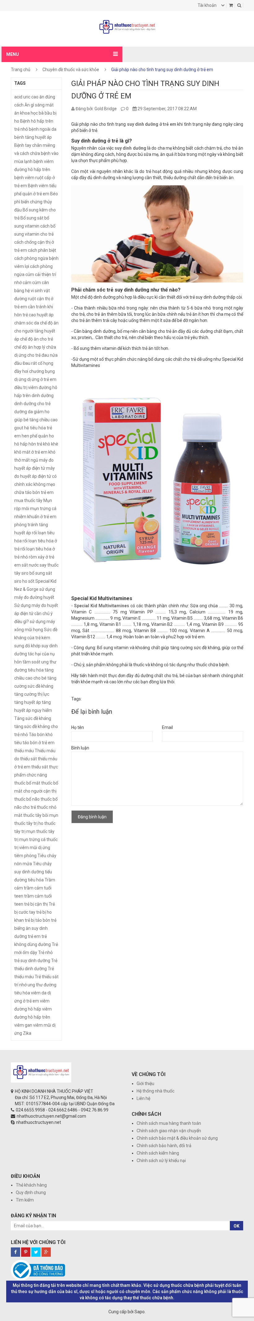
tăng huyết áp (27, 702)
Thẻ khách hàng (31, 1185)
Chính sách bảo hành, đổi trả (164, 1145)
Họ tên (77, 727)
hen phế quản (35, 435)
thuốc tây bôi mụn (40, 815)
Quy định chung (31, 1192)
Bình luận (80, 747)
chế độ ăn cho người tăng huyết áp (36, 331)
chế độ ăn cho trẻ (36, 339)
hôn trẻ (35, 443)
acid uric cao (26, 96)
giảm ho (42, 411)
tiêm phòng (25, 855)
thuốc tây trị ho (28, 823)
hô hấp (21, 443)
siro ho (20, 581)
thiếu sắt (39, 766)
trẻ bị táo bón (37, 920)
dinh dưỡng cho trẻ (32, 403)
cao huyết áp (41, 314)
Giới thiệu (145, 1083)
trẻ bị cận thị (36, 904)
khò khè (50, 443)
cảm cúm (32, 282)
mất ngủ (30, 460)
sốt (31, 581)
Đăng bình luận (92, 816)
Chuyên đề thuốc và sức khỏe (70, 69)
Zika (27, 1033)
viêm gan (23, 1025)
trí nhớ (20, 984)
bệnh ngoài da (42, 129)
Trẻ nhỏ (45, 952)
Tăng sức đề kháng (32, 718)
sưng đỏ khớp (27, 645)
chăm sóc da (26, 322)
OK (236, 1226)
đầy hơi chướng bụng (34, 371)
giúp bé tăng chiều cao (36, 419)
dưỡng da (23, 411)
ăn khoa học (26, 113)
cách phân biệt (42, 250)
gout (18, 427)
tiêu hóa (36, 879)
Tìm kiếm (25, 1199)
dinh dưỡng (43, 395)
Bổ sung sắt (31, 217)
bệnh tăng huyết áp (33, 137)
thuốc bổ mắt (27, 782)
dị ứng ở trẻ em (41, 379)
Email (167, 727)
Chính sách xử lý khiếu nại (161, 1160)
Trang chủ (20, 69)
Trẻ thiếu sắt (47, 976)
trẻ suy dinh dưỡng (32, 960)
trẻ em (34, 936)
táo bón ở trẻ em (39, 742)
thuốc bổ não (27, 799)
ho (51, 435)
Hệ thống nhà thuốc (155, 1090)
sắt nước (30, 565)
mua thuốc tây (28, 500)
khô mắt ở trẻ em (30, 452)
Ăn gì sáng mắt (39, 104)
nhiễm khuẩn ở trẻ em (35, 516)
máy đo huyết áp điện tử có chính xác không (35, 476)
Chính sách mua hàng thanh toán (169, 1123)
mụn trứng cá (43, 508)
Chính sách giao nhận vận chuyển (169, 1130)
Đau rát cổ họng (38, 363)
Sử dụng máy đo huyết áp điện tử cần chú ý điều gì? (36, 613)
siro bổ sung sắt (36, 573)
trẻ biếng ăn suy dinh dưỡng (35, 928)
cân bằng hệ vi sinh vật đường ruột (32, 290)
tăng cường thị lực (31, 694)
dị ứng (20, 379)
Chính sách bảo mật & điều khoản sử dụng (177, 1138)
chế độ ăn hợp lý (29, 347)
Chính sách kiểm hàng (158, 1153)
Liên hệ (143, 1098)
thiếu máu (24, 750)
